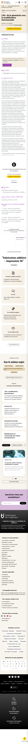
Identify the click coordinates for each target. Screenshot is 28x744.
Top (4, 661)
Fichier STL (8, 406)
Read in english (18, 25)
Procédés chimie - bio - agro (9, 560)
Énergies (4, 568)
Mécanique (4, 558)
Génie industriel (6, 548)
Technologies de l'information (9, 564)
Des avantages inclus (13, 332)
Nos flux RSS (5, 620)
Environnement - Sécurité (8, 546)
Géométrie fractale (11, 421)
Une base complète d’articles (13, 276)
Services (13, 294)
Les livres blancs (6, 601)
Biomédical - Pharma (7, 542)
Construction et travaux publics (10, 544)
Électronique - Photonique (8, 566)
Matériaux (4, 554)
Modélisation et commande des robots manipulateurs (12, 436)
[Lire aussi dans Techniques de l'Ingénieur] (22, 84)
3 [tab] (16, 478)
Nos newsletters (6, 618)
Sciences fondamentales (8, 562)
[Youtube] (7, 616)
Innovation (4, 552)
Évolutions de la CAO (20, 238)
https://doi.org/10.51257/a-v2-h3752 (9, 199)
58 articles (14, 265)
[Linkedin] (10, 616)
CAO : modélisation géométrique (11, 392)
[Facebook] (2, 616)
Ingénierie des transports (8, 550)
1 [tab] (12, 478)
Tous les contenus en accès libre (10, 607)
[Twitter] (4, 616)
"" (14, 259)
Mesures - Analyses (6, 556)
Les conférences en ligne (8, 603)
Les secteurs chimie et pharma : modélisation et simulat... (13, 463)
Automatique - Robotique (8, 540)
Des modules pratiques (13, 312)
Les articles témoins (7, 605)
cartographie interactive (13, 592)
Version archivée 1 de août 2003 (9, 192)
